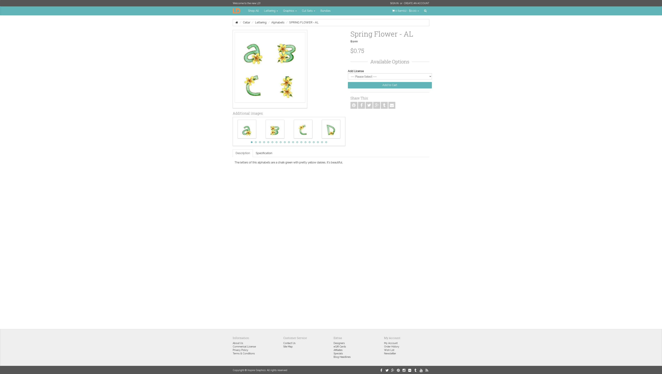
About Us (238, 343)
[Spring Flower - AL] (270, 69)
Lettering (261, 22)
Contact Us (289, 343)
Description (242, 153)
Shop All (253, 10)
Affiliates (338, 350)
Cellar (246, 22)
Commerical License (244, 346)
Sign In (394, 3)
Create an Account (416, 3)
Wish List (389, 350)
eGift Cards (340, 346)
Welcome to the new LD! (246, 3)
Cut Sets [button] (307, 10)
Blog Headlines (342, 357)
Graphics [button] (289, 10)
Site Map (288, 346)
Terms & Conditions (244, 353)
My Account (391, 343)
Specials (338, 353)
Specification (264, 153)
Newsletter (390, 353)
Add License (356, 71)
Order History (391, 346)
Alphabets (277, 22)
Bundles (325, 10)
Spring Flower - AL (304, 22)
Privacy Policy (240, 350)
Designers (339, 343)
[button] (405, 11)
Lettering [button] (270, 10)
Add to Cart (389, 85)
